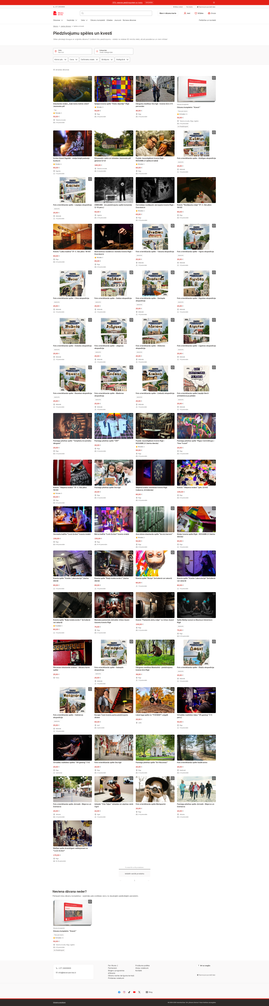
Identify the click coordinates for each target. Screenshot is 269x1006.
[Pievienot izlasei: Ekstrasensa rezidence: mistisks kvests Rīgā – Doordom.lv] (131, 226)
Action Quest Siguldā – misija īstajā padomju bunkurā (71, 159)
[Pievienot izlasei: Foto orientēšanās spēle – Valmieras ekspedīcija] (90, 689)
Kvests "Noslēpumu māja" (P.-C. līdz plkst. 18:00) (194, 206)
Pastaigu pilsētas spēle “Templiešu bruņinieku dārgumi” (72, 442)
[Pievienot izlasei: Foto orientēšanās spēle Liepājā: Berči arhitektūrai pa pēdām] (214, 367)
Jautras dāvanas (66, 26)
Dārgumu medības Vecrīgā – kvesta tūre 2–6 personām (154, 105)
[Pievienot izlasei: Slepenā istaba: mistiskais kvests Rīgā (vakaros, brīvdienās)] (173, 461)
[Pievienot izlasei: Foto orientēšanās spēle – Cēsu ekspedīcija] (90, 272)
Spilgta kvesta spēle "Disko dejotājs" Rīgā (111, 104)
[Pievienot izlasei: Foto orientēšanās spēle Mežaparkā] (173, 778)
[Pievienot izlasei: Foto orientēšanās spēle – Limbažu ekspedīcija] (173, 367)
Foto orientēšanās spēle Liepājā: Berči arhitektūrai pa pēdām (193, 394)
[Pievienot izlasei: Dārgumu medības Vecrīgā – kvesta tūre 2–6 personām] (173, 78)
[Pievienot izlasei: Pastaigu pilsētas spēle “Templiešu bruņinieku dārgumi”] (90, 415)
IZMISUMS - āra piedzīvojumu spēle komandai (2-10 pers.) (113, 206)
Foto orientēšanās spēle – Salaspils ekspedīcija (108, 668)
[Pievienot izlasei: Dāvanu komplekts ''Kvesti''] (214, 78)
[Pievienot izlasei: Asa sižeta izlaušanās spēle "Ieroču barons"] (173, 508)
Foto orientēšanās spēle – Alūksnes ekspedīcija (150, 347)
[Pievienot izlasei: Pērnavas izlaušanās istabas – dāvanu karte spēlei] (90, 641)
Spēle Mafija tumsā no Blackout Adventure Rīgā (194, 621)
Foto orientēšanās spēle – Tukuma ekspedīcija (155, 252)
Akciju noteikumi (141, 968)
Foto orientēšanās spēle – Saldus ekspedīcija (113, 298)
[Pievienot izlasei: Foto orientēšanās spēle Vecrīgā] (131, 736)
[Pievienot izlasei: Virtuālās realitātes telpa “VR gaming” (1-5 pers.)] (214, 689)
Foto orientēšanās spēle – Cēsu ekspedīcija (71, 298)
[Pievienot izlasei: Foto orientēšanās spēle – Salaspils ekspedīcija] (131, 641)
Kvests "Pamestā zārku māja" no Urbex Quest (155, 620)
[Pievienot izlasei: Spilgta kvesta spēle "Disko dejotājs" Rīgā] (131, 78)
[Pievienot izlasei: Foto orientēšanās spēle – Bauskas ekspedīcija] (90, 367)
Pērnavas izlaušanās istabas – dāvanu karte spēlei (71, 668)
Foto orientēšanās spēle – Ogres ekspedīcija (195, 252)
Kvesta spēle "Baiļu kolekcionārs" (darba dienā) (111, 579)
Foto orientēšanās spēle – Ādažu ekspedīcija (195, 667)
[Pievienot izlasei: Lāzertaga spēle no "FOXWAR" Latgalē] (173, 689)
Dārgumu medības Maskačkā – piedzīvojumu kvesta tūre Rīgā (154, 668)
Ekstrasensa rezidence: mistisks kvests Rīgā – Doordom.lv (113, 253)
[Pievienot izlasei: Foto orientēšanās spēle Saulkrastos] (214, 736)
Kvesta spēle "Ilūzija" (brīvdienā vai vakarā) (154, 578)
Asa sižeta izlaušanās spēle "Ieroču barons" (154, 534)
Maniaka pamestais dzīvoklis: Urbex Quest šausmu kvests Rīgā (111, 621)
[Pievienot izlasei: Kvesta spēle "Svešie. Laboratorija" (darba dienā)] (90, 552)
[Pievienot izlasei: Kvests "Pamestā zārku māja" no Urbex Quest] (173, 594)
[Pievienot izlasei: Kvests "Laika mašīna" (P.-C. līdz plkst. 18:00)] (90, 226)
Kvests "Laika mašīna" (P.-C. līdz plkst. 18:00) (72, 252)
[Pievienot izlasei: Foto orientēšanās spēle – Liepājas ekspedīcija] (90, 179)
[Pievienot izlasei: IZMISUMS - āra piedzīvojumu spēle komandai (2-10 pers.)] (131, 179)
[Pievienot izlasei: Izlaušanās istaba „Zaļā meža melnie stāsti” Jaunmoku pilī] (90, 78)
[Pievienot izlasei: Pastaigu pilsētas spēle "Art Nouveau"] (173, 736)
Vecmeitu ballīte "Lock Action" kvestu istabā (71, 534)
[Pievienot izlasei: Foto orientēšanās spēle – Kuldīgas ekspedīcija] (214, 132)
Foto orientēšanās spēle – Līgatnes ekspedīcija (196, 346)
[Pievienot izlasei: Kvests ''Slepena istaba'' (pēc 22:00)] (214, 461)
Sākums (55, 26)
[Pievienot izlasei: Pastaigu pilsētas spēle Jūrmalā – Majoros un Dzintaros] (214, 778)
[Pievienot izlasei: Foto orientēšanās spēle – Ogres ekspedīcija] (214, 226)
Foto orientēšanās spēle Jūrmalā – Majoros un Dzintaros (72, 805)
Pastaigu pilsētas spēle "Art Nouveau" (152, 762)
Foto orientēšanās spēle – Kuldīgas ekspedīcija (196, 158)
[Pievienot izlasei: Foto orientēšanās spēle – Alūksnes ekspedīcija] (173, 320)
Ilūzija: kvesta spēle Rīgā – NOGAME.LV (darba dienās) (196, 535)
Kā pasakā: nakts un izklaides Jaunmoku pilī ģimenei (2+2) (112, 159)
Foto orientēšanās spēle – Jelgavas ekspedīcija (109, 347)
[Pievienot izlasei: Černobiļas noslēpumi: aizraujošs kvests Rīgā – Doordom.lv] (173, 179)
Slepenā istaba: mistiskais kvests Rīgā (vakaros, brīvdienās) (151, 488)
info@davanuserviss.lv (67, 973)
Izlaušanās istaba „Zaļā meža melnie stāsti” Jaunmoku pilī (71, 105)
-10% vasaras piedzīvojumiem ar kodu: (127, 2)
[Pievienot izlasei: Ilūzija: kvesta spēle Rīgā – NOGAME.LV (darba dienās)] (214, 508)
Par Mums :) (113, 965)
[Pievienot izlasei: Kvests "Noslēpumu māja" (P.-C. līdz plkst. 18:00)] (214, 179)
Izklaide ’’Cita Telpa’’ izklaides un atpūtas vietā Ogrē (113, 805)
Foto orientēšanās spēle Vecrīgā (107, 762)
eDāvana (111, 973)
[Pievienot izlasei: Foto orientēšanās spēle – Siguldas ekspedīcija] (214, 272)
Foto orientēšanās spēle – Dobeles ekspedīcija (72, 346)
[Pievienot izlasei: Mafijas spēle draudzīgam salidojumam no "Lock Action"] (90, 822)
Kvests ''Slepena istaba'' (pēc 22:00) (192, 487)
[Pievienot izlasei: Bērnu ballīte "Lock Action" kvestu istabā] (131, 508)
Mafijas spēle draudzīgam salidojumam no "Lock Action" (70, 849)
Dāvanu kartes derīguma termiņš (121, 976)
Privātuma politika (142, 965)
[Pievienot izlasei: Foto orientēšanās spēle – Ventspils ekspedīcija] (173, 272)
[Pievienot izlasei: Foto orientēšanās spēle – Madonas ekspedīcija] (131, 367)
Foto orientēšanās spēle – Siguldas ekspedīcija (196, 298)
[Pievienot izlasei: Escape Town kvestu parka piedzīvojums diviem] (131, 689)
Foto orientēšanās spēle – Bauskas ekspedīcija (72, 393)
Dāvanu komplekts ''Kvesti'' (188, 106)
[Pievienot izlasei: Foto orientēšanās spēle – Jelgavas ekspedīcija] (131, 320)
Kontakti (138, 971)
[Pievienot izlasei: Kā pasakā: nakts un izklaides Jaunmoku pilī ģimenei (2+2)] (131, 132)
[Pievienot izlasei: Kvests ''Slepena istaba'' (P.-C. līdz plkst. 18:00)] (90, 461)
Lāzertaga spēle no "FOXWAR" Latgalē (152, 715)
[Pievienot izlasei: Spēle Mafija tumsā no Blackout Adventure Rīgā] (214, 594)
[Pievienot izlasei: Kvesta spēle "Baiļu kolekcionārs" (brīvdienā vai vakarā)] (90, 594)
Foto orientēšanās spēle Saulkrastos (192, 762)
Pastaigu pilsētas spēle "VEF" (106, 441)
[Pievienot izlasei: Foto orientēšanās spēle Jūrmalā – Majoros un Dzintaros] (90, 778)
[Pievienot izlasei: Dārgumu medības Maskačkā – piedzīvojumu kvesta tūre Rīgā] (173, 641)
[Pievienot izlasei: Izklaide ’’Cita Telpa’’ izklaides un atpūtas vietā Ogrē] (131, 778)
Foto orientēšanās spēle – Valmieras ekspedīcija (68, 716)
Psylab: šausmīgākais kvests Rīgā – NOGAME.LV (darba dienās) (150, 442)
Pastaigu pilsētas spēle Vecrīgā (107, 487)
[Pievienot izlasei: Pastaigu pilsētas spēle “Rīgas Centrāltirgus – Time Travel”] (214, 415)
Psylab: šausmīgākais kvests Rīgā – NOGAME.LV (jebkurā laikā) (150, 159)
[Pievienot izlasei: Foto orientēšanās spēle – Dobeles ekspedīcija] (90, 320)
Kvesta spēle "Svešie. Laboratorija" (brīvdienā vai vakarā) (196, 579)
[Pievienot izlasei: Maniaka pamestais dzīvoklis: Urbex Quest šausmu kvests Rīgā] (131, 594)
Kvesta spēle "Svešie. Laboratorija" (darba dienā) (71, 579)
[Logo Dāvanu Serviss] (60, 14)
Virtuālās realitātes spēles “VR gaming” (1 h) (71, 762)
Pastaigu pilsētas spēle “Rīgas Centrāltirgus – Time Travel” (196, 442)
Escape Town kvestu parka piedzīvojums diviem (111, 716)
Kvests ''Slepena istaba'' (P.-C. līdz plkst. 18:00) (70, 488)
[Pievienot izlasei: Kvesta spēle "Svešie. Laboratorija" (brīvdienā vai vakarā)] (214, 552)
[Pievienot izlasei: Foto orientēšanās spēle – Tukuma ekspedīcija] (173, 226)
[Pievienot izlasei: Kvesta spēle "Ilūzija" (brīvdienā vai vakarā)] (173, 552)
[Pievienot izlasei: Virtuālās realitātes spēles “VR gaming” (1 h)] (90, 736)
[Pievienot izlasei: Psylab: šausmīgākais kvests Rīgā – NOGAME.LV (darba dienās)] (173, 415)
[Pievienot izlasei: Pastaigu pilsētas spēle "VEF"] (131, 415)
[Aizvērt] (214, 2)
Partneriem (112, 968)
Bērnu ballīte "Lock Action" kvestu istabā (111, 534)
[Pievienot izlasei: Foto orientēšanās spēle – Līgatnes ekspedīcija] (214, 320)
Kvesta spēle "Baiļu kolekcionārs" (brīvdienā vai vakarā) (71, 621)
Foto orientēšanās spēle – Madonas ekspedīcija (109, 394)
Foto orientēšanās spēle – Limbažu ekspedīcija (155, 393)
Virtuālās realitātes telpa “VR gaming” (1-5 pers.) (194, 716)
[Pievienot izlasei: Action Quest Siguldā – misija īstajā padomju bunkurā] (90, 132)
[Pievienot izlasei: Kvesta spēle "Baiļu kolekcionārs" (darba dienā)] (131, 552)
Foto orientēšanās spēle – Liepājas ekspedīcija (72, 205)
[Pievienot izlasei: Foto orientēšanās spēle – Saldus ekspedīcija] (131, 272)
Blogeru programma (116, 971)
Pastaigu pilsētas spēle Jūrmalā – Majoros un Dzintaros (195, 805)
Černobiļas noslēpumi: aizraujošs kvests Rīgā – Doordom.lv (155, 206)
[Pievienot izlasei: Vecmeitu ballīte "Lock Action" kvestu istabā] (90, 508)
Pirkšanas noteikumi (116, 978)
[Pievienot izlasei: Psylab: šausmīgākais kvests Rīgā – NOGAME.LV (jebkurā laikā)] (173, 132)
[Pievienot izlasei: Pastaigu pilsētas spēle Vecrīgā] (131, 461)
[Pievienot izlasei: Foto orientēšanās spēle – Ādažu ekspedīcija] (214, 641)
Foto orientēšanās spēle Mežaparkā (150, 804)
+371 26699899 (64, 968)
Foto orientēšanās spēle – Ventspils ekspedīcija (150, 299)
